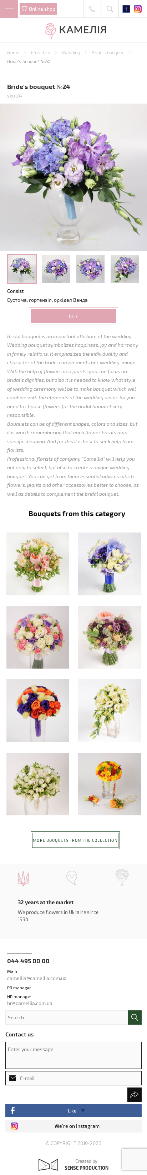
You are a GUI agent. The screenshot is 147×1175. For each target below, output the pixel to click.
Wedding (71, 52)
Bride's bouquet (108, 52)
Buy (73, 315)
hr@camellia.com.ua (29, 1003)
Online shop (42, 9)
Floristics (41, 52)
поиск (135, 1017)
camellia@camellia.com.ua (37, 978)
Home (13, 52)
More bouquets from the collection (75, 840)
